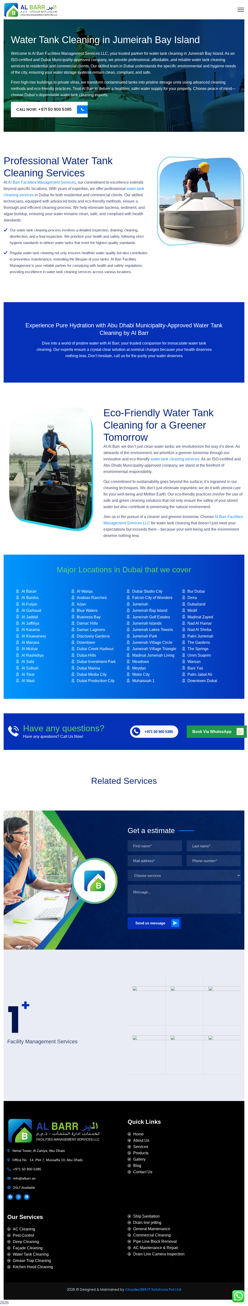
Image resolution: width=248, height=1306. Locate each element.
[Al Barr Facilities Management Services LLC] (31, 9)
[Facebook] (10, 1197)
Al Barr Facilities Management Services (42, 182)
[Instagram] (18, 1197)
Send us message (150, 923)
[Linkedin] (27, 1197)
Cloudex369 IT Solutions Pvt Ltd (153, 1289)
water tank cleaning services (175, 459)
